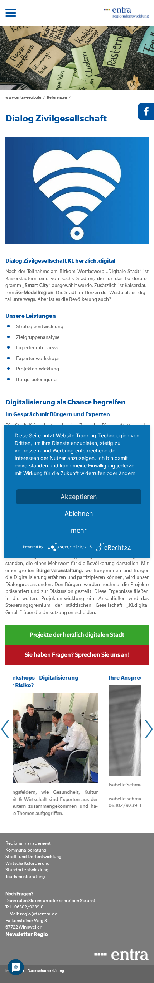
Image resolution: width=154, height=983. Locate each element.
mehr (79, 530)
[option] (77, 58)
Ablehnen (78, 513)
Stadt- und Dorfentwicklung (33, 856)
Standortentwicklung (27, 869)
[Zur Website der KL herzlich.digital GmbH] (77, 190)
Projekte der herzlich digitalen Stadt (77, 634)
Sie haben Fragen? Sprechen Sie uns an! (77, 654)
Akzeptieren (79, 496)
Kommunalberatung (26, 850)
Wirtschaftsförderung (27, 863)
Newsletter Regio (26, 934)
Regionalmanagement (28, 843)
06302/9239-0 (28, 907)
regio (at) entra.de (38, 913)
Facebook (146, 111)
